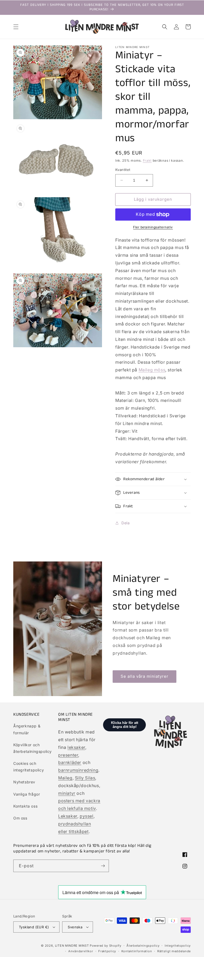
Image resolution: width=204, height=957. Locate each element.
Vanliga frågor (26, 794)
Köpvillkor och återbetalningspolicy (32, 748)
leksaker (76, 747)
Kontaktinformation (136, 951)
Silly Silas (85, 777)
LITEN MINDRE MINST (72, 945)
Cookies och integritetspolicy (28, 766)
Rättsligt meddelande (174, 951)
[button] (16, 27)
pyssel (87, 816)
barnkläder (69, 762)
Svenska (75, 927)
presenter (68, 755)
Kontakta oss (25, 806)
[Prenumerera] (103, 866)
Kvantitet (122, 170)
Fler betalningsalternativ (153, 227)
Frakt (147, 160)
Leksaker (67, 816)
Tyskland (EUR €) (34, 927)
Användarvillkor (80, 951)
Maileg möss (152, 369)
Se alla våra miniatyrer (144, 676)
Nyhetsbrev (24, 782)
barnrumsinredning (78, 770)
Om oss (20, 818)
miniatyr (66, 793)
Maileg (65, 777)
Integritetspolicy (178, 945)
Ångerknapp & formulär (26, 729)
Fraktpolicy (107, 951)
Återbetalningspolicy (142, 945)
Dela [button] (125, 523)
